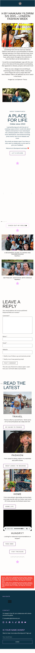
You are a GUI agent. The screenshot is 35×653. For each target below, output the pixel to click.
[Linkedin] (19, 622)
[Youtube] (25, 622)
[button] (20, 3)
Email (5, 343)
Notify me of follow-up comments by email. (17, 356)
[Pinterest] (22, 622)
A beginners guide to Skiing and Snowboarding (17, 253)
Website (5, 349)
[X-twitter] (12, 622)
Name (5, 336)
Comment (6, 315)
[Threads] (6, 622)
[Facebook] (9, 622)
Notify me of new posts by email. (14, 359)
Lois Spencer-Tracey (20, 79)
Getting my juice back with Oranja (17, 278)
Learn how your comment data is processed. (16, 368)
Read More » (17, 256)
